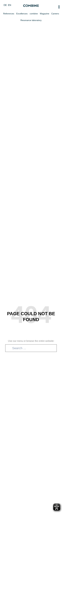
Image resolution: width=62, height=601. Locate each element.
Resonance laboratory (31, 20)
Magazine (44, 13)
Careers (55, 13)
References (8, 13)
